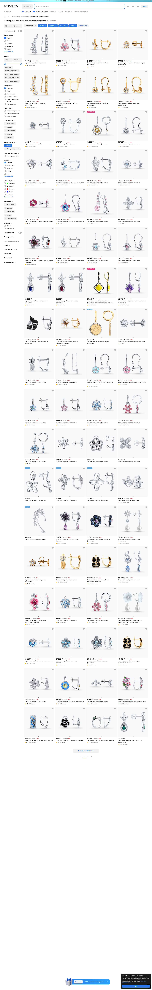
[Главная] (4, 16)
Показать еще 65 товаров (86, 751)
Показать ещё (8, 51)
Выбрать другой (26, 10)
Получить (78, 982)
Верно (11, 10)
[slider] (5, 64)
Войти (144, 6)
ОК (136, 986)
